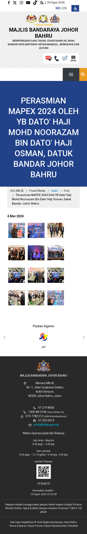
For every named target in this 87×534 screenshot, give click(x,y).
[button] (16, 232)
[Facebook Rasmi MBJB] (10, 2)
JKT (43, 347)
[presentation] (3, 337)
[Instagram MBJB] (23, 2)
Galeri (54, 190)
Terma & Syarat (17, 525)
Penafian (73, 525)
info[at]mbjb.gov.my (46, 424)
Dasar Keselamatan (55, 525)
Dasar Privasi (35, 525)
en (65, 8)
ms (58, 8)
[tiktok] (36, 2)
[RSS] (42, 2)
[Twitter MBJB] (16, 2)
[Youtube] (29, 2)
